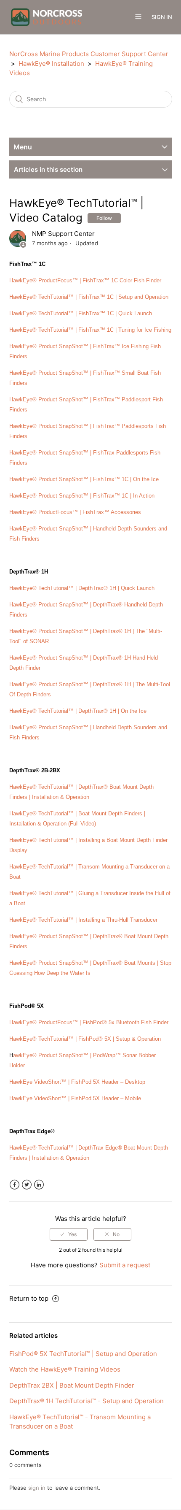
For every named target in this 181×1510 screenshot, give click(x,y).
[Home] (46, 17)
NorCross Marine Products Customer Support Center (88, 54)
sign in (36, 1487)
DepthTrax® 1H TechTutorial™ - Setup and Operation (86, 1401)
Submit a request (124, 1265)
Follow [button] (104, 218)
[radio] (69, 1234)
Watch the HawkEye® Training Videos (64, 1369)
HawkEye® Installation (51, 64)
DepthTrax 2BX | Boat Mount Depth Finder (71, 1385)
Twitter (26, 1185)
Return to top (29, 1298)
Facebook (14, 1185)
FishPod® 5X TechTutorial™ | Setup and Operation (83, 1354)
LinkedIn (39, 1185)
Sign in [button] (162, 17)
